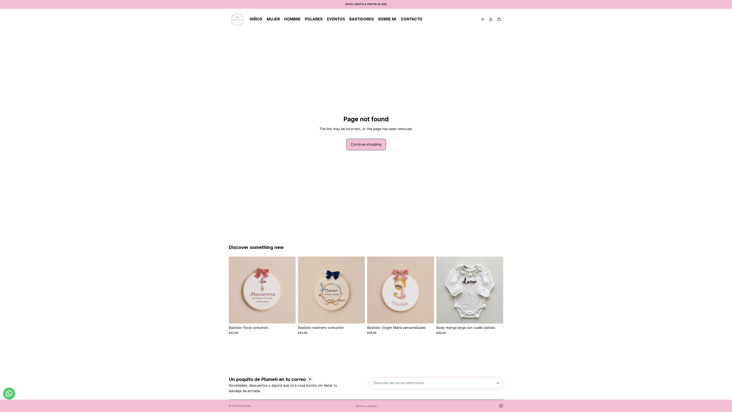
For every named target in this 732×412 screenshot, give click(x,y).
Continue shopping (366, 144)
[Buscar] (482, 19)
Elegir (431, 317)
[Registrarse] (498, 383)
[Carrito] (499, 19)
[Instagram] (501, 406)
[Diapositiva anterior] (373, 290)
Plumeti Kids (244, 405)
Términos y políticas (366, 406)
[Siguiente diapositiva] (428, 290)
